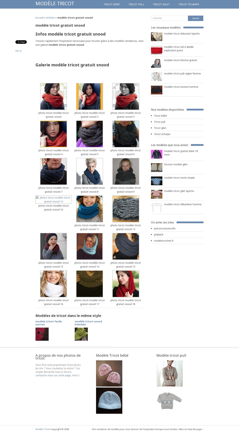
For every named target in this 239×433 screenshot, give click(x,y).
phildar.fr (158, 234)
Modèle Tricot (55, 3)
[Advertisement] (76, 55)
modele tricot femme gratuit (180, 60)
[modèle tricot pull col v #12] (169, 412)
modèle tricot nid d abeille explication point (179, 48)
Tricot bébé (112, 4)
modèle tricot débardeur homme (183, 204)
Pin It (18, 51)
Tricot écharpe (188, 4)
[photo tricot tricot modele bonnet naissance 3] (109, 412)
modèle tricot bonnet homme (181, 86)
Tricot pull (136, 4)
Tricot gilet (161, 4)
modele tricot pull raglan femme (182, 73)
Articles (50, 17)
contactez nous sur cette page (53, 375)
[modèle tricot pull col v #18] (169, 385)
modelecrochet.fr (164, 240)
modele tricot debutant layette (182, 33)
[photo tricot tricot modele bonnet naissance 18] (109, 385)
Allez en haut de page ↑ (191, 429)
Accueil (39, 17)
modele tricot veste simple (179, 177)
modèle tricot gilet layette (179, 191)
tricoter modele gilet (176, 164)
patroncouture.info (164, 228)
